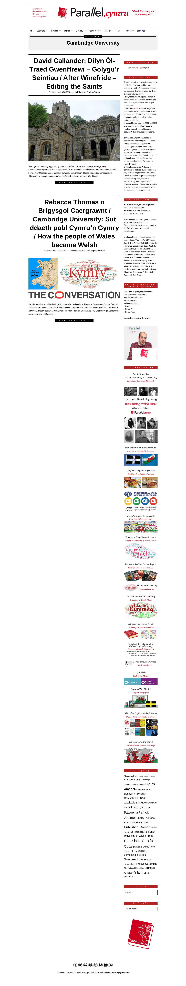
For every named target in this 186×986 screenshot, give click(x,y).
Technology (129, 864)
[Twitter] (80, 965)
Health (127, 807)
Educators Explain (85, 92)
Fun (118, 30)
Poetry (140, 817)
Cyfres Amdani (134, 243)
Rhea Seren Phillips (141, 272)
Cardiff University (138, 785)
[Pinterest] (90, 965)
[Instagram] (96, 965)
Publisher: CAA (140, 822)
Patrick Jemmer (130, 269)
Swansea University (137, 859)
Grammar (152, 803)
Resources (94, 30)
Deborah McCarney (143, 249)
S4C (140, 851)
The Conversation (146, 863)
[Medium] (101, 965)
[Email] (106, 965)
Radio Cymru (142, 847)
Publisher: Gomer (137, 827)
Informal (54, 30)
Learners (41, 30)
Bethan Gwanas (144, 237)
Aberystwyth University (133, 776)
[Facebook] (75, 965)
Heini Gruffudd (140, 255)
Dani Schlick (138, 246)
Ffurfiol (145, 155)
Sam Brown (137, 275)
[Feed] (111, 965)
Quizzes (130, 846)
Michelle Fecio (138, 266)
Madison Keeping (140, 260)
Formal (67, 30)
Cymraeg (134, 68)
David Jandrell (149, 246)
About (128, 30)
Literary (79, 30)
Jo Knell (146, 258)
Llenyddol (152, 155)
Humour (146, 807)
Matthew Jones (139, 263)
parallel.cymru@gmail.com (117, 973)
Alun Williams (131, 237)
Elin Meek (150, 252)
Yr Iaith (108, 30)
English (145, 68)
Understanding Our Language (85, 251)
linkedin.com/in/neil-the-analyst (138, 318)
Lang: (139, 30)
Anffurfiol (137, 155)
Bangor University (149, 776)
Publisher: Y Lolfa (138, 841)
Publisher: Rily (136, 832)
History (136, 807)
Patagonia (131, 812)
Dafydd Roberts (147, 243)
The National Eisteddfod (134, 868)
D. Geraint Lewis (143, 789)
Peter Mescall (142, 269)
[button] (155, 892)
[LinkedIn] (85, 965)
